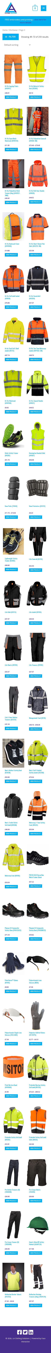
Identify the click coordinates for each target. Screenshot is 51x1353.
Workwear (13, 30)
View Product (11, 97)
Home (5, 30)
